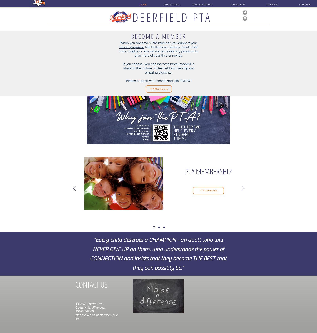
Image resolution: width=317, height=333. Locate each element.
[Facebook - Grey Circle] (245, 12)
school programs (131, 47)
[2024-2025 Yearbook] (159, 227)
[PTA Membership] (153, 227)
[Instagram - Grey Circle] (245, 18)
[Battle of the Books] (164, 227)
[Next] (243, 188)
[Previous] (74, 188)
